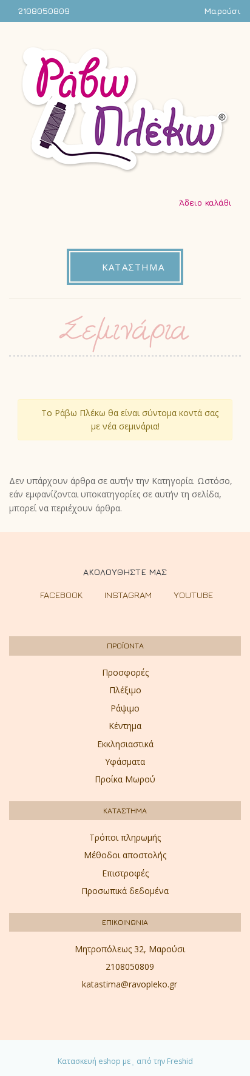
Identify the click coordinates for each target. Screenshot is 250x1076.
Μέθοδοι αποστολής (125, 855)
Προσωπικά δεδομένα (125, 890)
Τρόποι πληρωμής (125, 837)
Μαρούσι (222, 10)
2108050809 (44, 10)
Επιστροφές (125, 873)
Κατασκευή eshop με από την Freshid (125, 1061)
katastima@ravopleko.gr (129, 984)
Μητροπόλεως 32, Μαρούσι (130, 949)
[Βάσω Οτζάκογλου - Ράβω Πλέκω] (125, 109)
